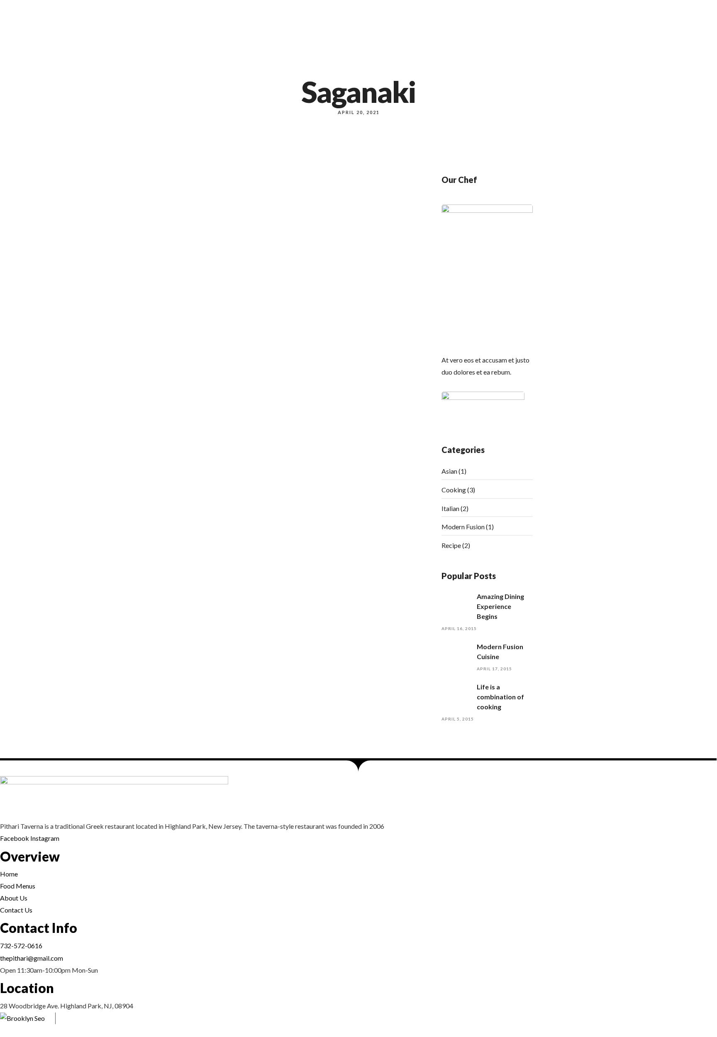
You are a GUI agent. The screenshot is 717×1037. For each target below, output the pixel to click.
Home (581, 70)
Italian (450, 508)
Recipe (451, 545)
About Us (623, 70)
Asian (449, 471)
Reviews (671, 70)
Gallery (648, 70)
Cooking (453, 490)
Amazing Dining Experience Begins (500, 606)
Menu (599, 70)
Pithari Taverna (125, 1023)
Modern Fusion (463, 527)
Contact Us (701, 70)
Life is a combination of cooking (500, 697)
